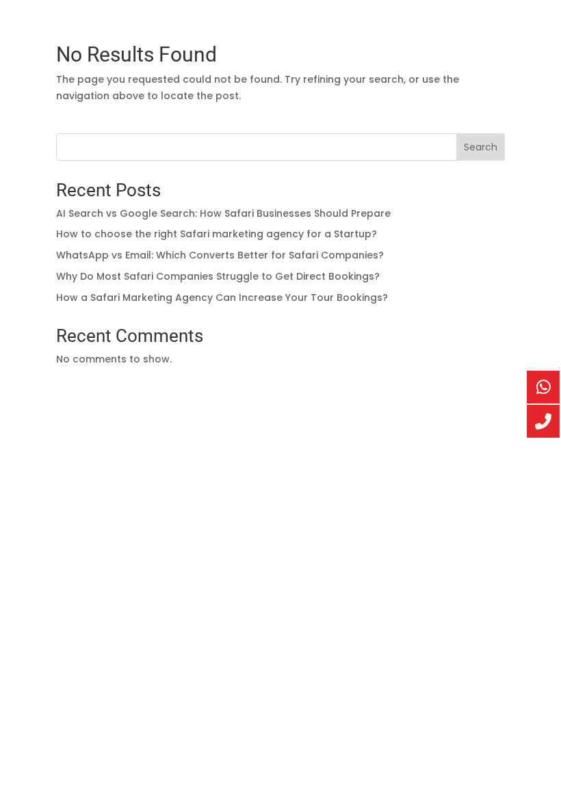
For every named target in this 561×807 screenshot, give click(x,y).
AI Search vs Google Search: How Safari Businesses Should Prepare (223, 213)
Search (480, 147)
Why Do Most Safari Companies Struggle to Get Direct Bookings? (218, 276)
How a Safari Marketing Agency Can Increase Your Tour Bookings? (222, 297)
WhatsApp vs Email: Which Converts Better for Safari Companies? (220, 255)
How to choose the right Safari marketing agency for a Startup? (216, 234)
